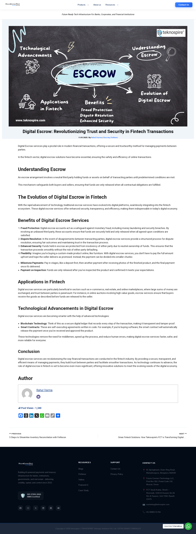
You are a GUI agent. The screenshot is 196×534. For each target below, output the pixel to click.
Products (81, 5)
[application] (87, 5)
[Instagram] (28, 508)
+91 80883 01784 (152, 512)
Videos (81, 480)
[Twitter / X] (35, 508)
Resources (110, 5)
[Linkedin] (43, 508)
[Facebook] (20, 508)
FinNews (114, 137)
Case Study (83, 490)
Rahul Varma (44, 390)
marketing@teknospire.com (157, 504)
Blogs (80, 469)
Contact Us (115, 469)
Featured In (83, 485)
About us (97, 5)
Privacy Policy (117, 474)
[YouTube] (58, 508)
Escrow (107, 137)
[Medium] (50, 508)
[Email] (38, 397)
